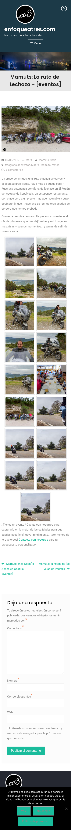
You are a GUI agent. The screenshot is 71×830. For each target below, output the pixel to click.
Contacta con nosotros (34, 539)
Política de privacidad (35, 821)
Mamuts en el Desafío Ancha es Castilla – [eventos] (18, 569)
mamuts (44, 160)
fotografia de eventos (17, 164)
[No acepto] (66, 808)
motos (55, 164)
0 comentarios (14, 169)
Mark (29, 160)
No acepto (43, 811)
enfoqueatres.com (29, 29)
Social (53, 160)
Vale (24, 811)
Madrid (35, 164)
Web (10, 712)
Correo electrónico (19, 696)
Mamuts (46, 164)
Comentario (14, 628)
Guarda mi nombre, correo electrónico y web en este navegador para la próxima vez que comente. (34, 733)
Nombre (12, 680)
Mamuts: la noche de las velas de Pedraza (54, 566)
